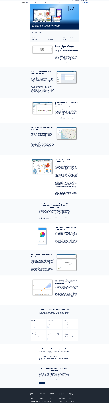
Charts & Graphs (66, 34)
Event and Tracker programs (47, 89)
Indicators (34, 34)
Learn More (34, 39)
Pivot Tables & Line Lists (52, 34)
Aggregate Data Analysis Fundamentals (48, 354)
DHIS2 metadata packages (66, 58)
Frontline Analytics (35, 37)
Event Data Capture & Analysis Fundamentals (49, 356)
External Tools (65, 39)
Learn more (33, 327)
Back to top (77, 401)
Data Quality (50, 37)
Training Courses (51, 39)
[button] (83, 2)
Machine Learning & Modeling (68, 37)
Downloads (86, 2)
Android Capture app (72, 233)
